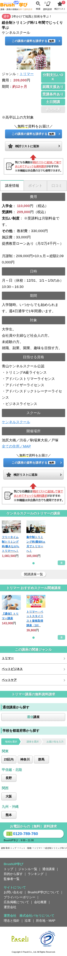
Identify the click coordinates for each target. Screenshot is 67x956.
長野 (9, 778)
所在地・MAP (45, 920)
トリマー (27, 74)
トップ (8, 869)
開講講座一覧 (33, 574)
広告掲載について (16, 902)
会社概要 (40, 902)
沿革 (28, 920)
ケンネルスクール (16, 422)
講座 (33, 717)
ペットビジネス (12, 668)
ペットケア (9, 679)
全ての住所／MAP (16, 446)
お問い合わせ (13, 892)
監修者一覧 (12, 878)
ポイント (35, 186)
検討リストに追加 (27, 146)
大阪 (9, 796)
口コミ (57, 186)
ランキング (36, 873)
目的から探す (13, 873)
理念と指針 (12, 920)
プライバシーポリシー (19, 897)
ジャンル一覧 (27, 869)
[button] (33, 563)
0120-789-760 (25, 833)
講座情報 (12, 186)
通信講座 (48, 869)
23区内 (9, 759)
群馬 (41, 759)
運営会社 (10, 907)
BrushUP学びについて (43, 892)
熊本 (9, 814)
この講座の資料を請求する (33, 40)
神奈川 (25, 759)
